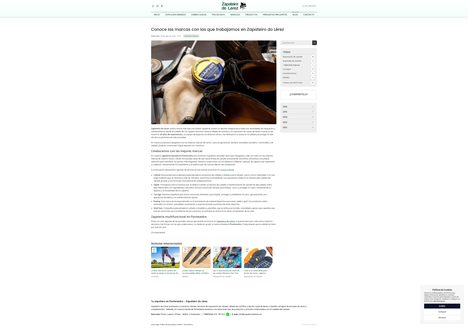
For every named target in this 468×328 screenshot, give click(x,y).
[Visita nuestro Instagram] (157, 6)
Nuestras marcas (191, 36)
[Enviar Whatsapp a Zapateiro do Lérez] (153, 6)
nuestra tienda (227, 169)
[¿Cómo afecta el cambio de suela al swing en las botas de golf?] (165, 257)
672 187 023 (219, 314)
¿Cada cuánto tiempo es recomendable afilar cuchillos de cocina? (195, 272)
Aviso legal (155, 324)
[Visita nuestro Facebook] (162, 6)
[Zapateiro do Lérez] (234, 6)
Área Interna (188, 324)
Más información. (439, 301)
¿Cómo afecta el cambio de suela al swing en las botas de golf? (164, 272)
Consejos (155, 276)
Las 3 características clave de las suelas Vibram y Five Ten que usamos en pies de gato (226, 272)
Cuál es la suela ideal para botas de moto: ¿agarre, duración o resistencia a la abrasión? (256, 272)
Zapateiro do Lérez (226, 221)
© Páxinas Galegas (309, 324)
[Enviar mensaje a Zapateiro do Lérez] (227, 314)
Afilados (185, 276)
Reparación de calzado (222, 276)
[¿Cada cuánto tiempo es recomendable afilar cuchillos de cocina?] (196, 257)
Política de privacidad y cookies (171, 324)
